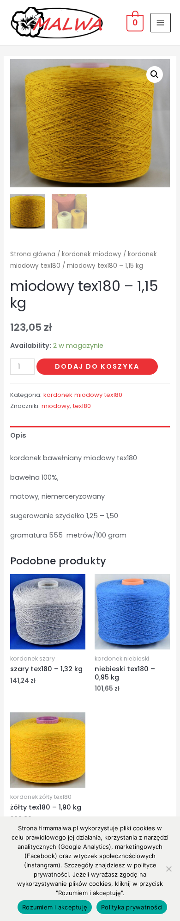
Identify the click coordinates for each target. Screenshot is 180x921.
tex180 (82, 406)
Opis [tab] (18, 435)
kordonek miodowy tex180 (82, 394)
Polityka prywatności (131, 907)
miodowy (56, 406)
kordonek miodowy (91, 254)
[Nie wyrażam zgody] (168, 868)
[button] (154, 74)
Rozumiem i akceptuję (54, 907)
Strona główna (32, 254)
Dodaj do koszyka (97, 366)
